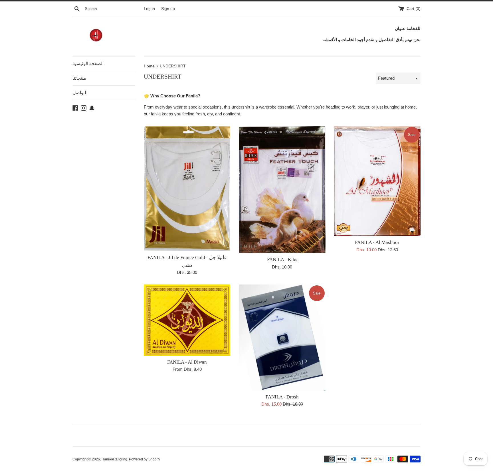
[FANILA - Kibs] (282, 189)
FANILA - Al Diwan (187, 362)
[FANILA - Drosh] (282, 337)
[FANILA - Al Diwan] (187, 320)
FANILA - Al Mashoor (377, 242)
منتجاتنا (79, 78)
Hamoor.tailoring (114, 459)
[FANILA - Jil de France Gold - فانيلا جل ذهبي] (187, 188)
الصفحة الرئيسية (88, 63)
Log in (149, 9)
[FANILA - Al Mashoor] (377, 181)
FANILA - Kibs (282, 259)
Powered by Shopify (144, 459)
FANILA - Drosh (282, 397)
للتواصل (80, 92)
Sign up (168, 9)
